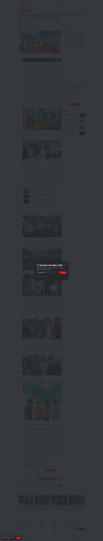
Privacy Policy (5, 538)
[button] (18, 538)
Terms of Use (12, 538)
